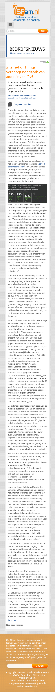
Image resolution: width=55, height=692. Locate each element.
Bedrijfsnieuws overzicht (23, 53)
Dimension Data (30, 95)
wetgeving (11, 660)
